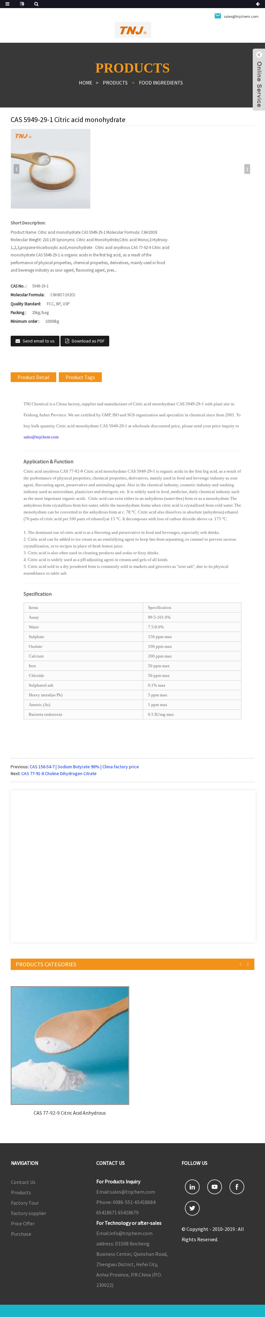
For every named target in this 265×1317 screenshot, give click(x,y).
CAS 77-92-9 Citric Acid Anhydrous (70, 1113)
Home (85, 82)
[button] (247, 169)
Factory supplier (28, 1213)
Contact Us (23, 1182)
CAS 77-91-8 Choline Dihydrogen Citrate (59, 773)
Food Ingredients (161, 82)
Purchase (21, 1234)
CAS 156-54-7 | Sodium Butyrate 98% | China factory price (84, 767)
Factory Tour (25, 1202)
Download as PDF (88, 341)
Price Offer (23, 1223)
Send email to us (39, 341)
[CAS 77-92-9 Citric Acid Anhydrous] (70, 1045)
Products (115, 82)
